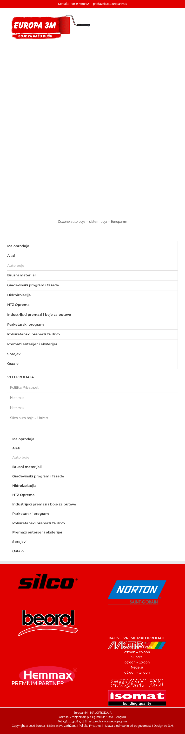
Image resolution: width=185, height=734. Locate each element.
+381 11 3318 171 (79, 4)
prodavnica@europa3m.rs (110, 4)
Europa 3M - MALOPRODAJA (92, 712)
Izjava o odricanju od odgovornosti (128, 725)
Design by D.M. (163, 725)
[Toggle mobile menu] (176, 15)
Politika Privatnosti (24, 387)
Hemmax (17, 398)
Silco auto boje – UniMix (29, 418)
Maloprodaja (18, 246)
